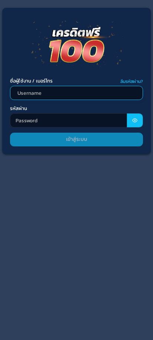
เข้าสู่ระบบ (76, 139)
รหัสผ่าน (18, 108)
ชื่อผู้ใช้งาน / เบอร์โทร (31, 81)
